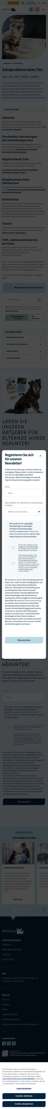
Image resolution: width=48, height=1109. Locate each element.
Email (7, 487)
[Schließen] (40, 455)
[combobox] (24, 512)
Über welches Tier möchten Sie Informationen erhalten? (24, 504)
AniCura (15, 531)
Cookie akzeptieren (24, 1104)
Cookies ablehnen (24, 1096)
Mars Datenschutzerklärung (31, 601)
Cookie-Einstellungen (24, 1088)
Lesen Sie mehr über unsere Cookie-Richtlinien (18, 1079)
